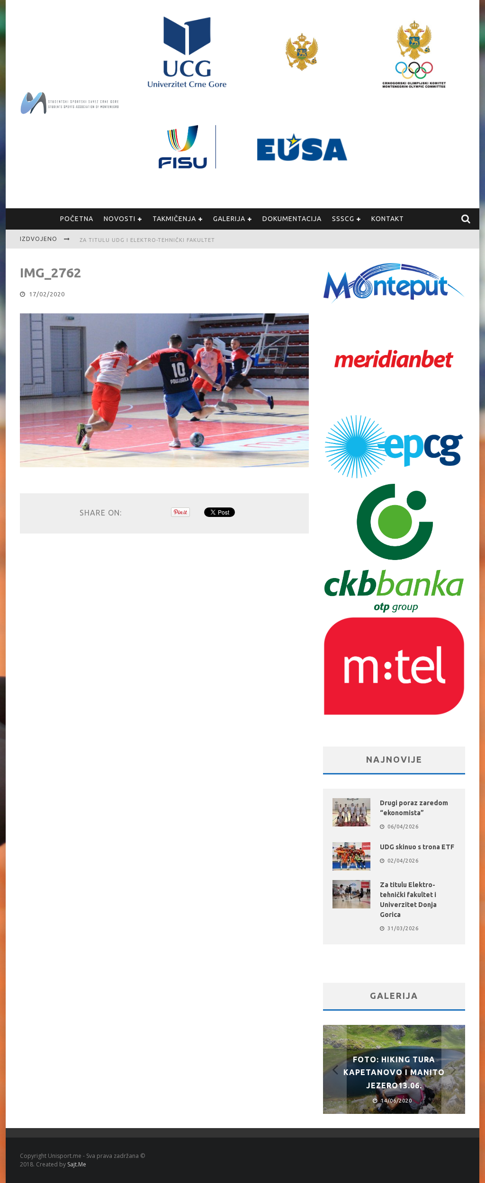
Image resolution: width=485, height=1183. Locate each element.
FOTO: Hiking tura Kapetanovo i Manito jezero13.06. (394, 1072)
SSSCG (343, 218)
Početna (76, 218)
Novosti (119, 218)
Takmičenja (174, 218)
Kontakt (387, 218)
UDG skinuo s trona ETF (417, 847)
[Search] (466, 218)
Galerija (229, 218)
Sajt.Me (76, 1164)
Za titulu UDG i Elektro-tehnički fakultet (147, 240)
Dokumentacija (292, 218)
